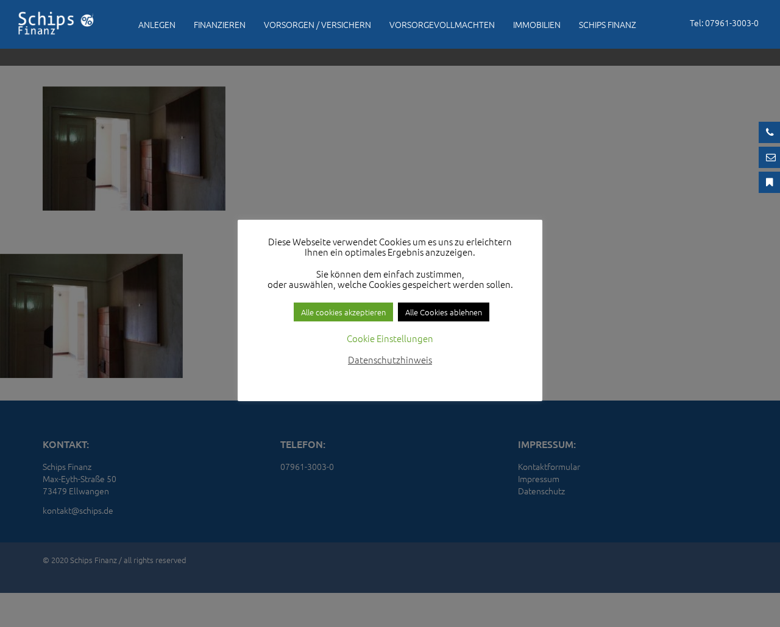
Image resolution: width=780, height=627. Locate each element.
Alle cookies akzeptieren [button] (343, 312)
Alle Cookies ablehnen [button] (443, 312)
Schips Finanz (607, 24)
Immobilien (537, 24)
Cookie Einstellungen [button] (390, 338)
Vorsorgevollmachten (442, 24)
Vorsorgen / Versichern (317, 24)
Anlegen (157, 24)
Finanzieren (220, 24)
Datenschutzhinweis (390, 359)
